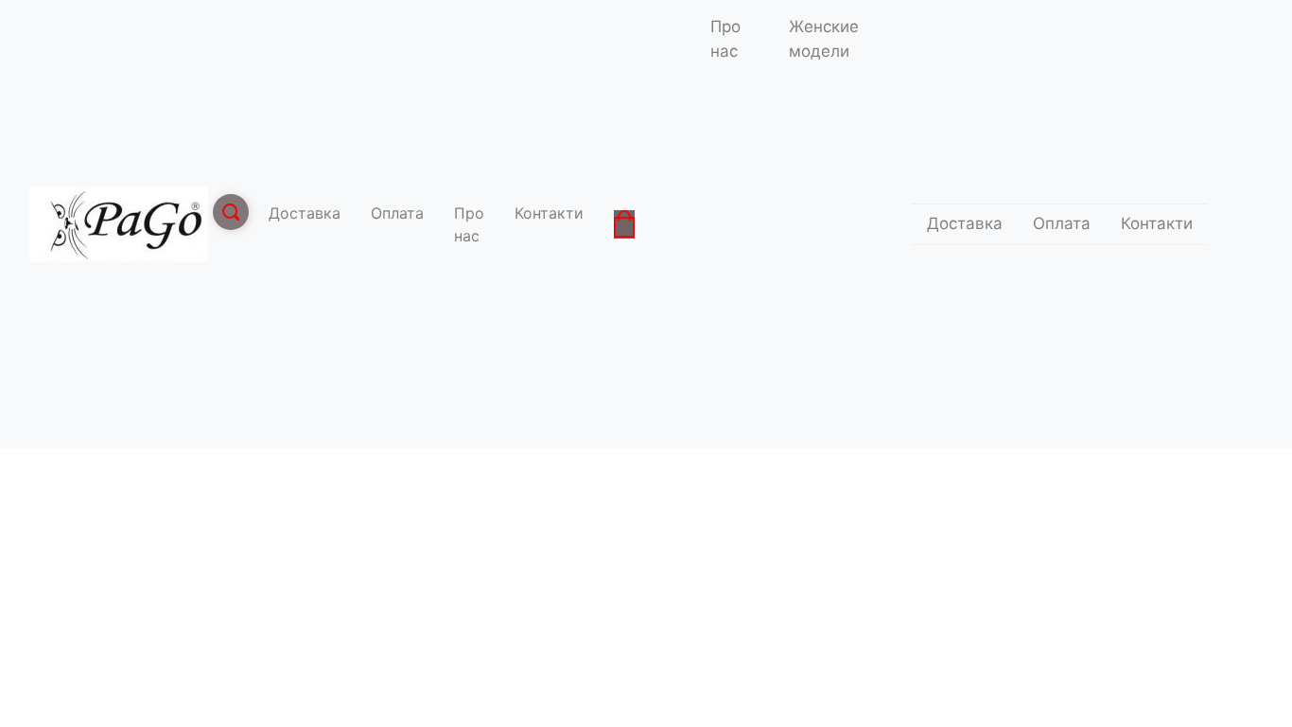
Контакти (549, 213)
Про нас (469, 224)
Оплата (397, 213)
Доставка (304, 213)
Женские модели (824, 39)
